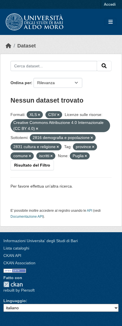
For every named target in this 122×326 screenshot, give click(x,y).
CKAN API (12, 255)
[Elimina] (39, 115)
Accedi (110, 4)
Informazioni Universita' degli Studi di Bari (40, 240)
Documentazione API (26, 217)
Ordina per (20, 82)
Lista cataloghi (16, 248)
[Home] (8, 46)
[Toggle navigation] (110, 22)
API (89, 211)
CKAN (13, 284)
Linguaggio (14, 300)
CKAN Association (19, 263)
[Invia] (104, 66)
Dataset (26, 46)
